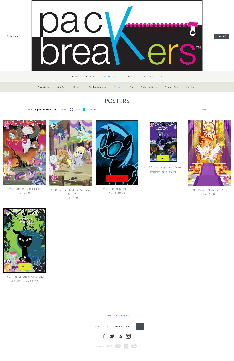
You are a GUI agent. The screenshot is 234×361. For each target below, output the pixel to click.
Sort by (29, 109)
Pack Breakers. (121, 315)
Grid (78, 109)
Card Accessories (98, 87)
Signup (99, 326)
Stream (91, 109)
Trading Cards (172, 87)
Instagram (128, 336)
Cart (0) (221, 36)
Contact (130, 76)
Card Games (44, 87)
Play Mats (191, 87)
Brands (91, 76)
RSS (120, 336)
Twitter (112, 336)
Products (111, 76)
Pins (132, 87)
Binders (77, 87)
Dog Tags (62, 87)
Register (147, 76)
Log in (158, 76)
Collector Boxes (149, 87)
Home (75, 76)
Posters (118, 87)
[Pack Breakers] (117, 2)
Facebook (104, 336)
